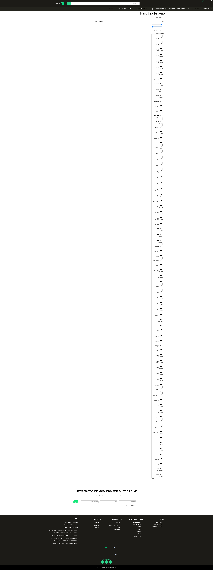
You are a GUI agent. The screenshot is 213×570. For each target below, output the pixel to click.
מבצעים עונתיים (137, 524)
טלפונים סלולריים (137, 522)
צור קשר (118, 523)
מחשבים (139, 531)
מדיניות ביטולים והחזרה (114, 525)
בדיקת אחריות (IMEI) (170, 9)
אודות (188, 9)
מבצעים (111, 9)
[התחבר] (199, 8)
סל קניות (97, 527)
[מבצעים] (115, 8)
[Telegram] (102, 562)
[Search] (69, 3)
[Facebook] (110, 562)
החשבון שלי (96, 525)
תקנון (119, 527)
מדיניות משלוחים (160, 9)
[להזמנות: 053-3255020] (133, 8)
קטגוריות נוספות (137, 536)
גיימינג (139, 527)
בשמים (139, 534)
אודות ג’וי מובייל (158, 522)
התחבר (197, 9)
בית (164, 17)
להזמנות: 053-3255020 (125, 9)
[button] (75, 501)
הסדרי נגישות (117, 530)
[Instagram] (106, 562)
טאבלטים (139, 529)
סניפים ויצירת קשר (181, 9)
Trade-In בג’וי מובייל (157, 527)
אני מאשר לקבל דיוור (130, 505)
